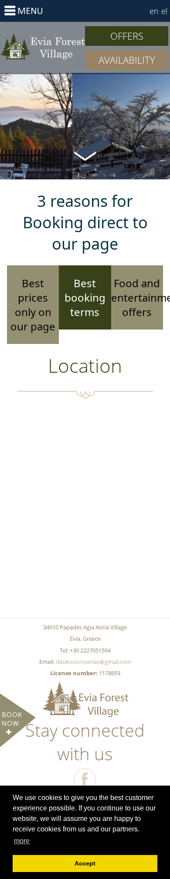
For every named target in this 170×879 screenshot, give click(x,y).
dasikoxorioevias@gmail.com (93, 662)
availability (127, 59)
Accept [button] (85, 863)
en (154, 11)
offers (126, 35)
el (164, 11)
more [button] (22, 841)
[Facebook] (85, 779)
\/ (85, 155)
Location (42, 45)
